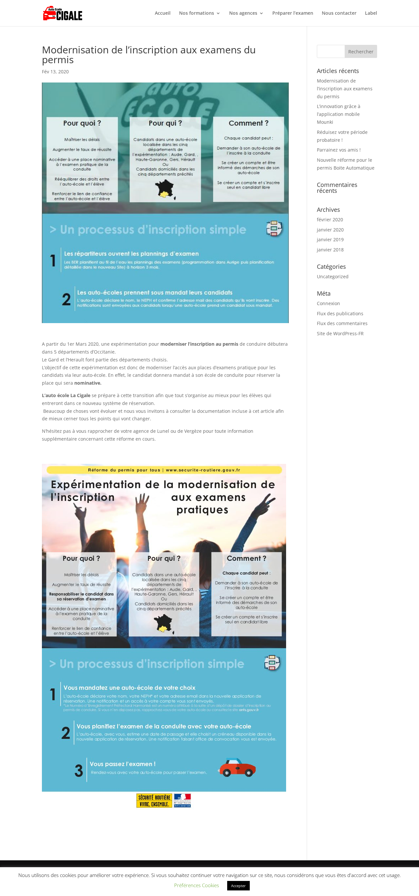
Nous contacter (339, 13)
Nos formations (196, 13)
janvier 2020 (330, 230)
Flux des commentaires (342, 323)
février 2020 (330, 219)
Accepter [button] (238, 885)
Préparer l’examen (292, 13)
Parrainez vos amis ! (339, 150)
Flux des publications (340, 313)
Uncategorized (333, 276)
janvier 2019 (330, 239)
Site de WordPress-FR (340, 333)
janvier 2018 (330, 250)
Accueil (163, 13)
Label (371, 13)
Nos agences (243, 13)
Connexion (328, 303)
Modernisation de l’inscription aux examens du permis (345, 89)
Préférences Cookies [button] (196, 885)
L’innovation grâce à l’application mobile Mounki (338, 114)
